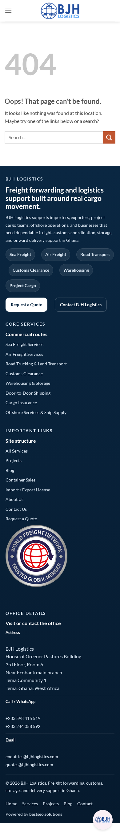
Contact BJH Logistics (81, 304)
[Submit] (109, 137)
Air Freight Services (24, 354)
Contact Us (16, 509)
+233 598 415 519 (23, 718)
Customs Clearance (24, 373)
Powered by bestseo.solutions (34, 814)
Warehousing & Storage (28, 383)
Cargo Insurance (21, 402)
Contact (85, 803)
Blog (10, 470)
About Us (14, 499)
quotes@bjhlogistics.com (29, 764)
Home (11, 803)
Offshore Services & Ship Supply (36, 412)
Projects (14, 460)
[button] (8, 10)
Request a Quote (26, 304)
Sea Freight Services (24, 344)
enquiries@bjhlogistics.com (32, 756)
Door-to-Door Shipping (28, 393)
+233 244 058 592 (23, 726)
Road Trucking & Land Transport (36, 363)
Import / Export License (28, 489)
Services (30, 803)
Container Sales (20, 479)
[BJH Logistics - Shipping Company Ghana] (60, 11)
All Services (17, 450)
